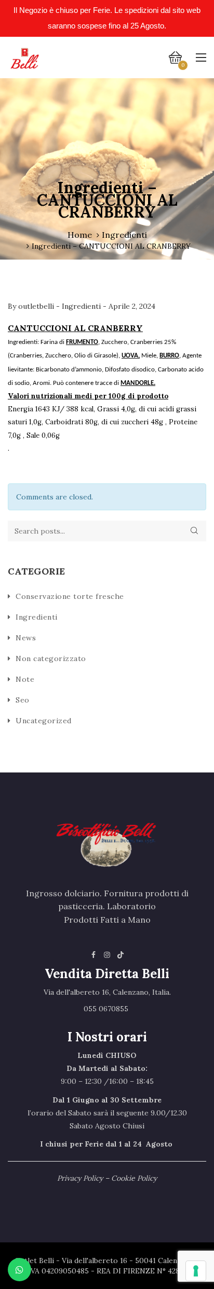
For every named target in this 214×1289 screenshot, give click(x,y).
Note (25, 679)
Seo (23, 700)
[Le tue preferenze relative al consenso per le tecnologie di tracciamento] (196, 1271)
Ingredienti (124, 235)
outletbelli (37, 306)
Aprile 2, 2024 (132, 306)
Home (80, 235)
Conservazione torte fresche (70, 596)
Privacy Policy (80, 1178)
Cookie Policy (134, 1178)
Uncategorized (44, 720)
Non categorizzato (51, 658)
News (26, 637)
